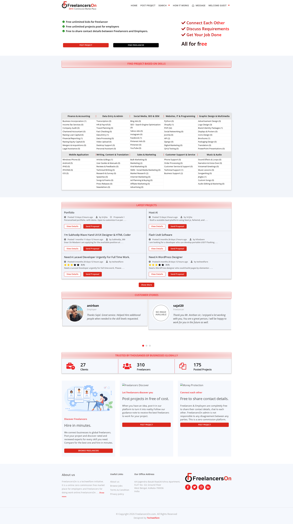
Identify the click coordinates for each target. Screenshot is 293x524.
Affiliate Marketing (140, 183)
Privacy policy (117, 494)
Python (169, 121)
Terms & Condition (119, 489)
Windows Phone (71, 159)
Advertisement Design (209, 121)
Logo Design (205, 124)
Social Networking (173, 131)
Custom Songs (206, 180)
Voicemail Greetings (208, 166)
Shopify (169, 124)
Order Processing (173, 163)
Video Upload (103, 141)
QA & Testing (171, 148)
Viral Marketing (138, 166)
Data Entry (102, 134)
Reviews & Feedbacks (107, 166)
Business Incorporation (74, 121)
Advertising (136, 187)
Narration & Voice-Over (210, 163)
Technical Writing (105, 170)
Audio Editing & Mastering (211, 183)
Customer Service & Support (178, 166)
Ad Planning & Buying (141, 180)
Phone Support (172, 159)
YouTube (135, 148)
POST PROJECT (147, 5)
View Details (72, 226)
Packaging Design (207, 141)
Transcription (103, 121)
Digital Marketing (173, 145)
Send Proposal (92, 226)
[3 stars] (72, 265)
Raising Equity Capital (74, 141)
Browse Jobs (116, 485)
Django (168, 141)
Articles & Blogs (104, 159)
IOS (66, 173)
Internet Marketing (140, 176)
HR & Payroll (103, 124)
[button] (143, 346)
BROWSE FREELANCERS (88, 450)
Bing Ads (135, 121)
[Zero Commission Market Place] (79, 4)
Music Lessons (206, 170)
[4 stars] (75, 265)
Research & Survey (106, 173)
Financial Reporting (73, 138)
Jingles (202, 176)
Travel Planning (104, 128)
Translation (204, 145)
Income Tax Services (73, 124)
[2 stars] (69, 265)
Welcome (217, 5)
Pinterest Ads (137, 141)
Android (68, 163)
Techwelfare (152, 517)
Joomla (168, 134)
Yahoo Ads (136, 131)
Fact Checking (104, 131)
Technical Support (173, 170)
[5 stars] (78, 265)
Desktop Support (105, 145)
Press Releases (104, 183)
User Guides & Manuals (108, 163)
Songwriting (205, 173)
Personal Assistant (106, 148)
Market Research (139, 173)
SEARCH (162, 5)
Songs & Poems (104, 180)
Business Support (173, 173)
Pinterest (135, 144)
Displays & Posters (207, 131)
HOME (134, 5)
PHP (168, 128)
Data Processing (105, 138)
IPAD (66, 166)
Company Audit (71, 128)
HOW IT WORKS (181, 5)
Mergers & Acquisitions (74, 145)
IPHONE (68, 170)
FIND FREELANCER (136, 45)
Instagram (136, 134)
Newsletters (103, 187)
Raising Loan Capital (73, 134)
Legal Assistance (71, 148)
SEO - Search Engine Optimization (145, 126)
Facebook (136, 137)
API (167, 138)
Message (200, 5)
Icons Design (205, 134)
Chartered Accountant (74, 131)
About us (114, 481)
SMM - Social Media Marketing (145, 170)
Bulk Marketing (138, 159)
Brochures (204, 138)
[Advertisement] (146, 90)
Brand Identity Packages (210, 128)
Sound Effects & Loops (209, 159)
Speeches (102, 176)
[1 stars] (65, 265)
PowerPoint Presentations (211, 148)
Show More (146, 284)
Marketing (136, 163)
